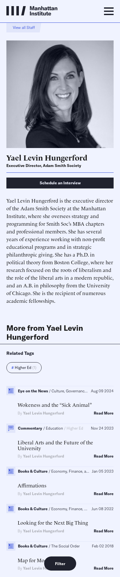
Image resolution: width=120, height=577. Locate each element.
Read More (104, 413)
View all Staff (24, 27)
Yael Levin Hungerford (43, 413)
